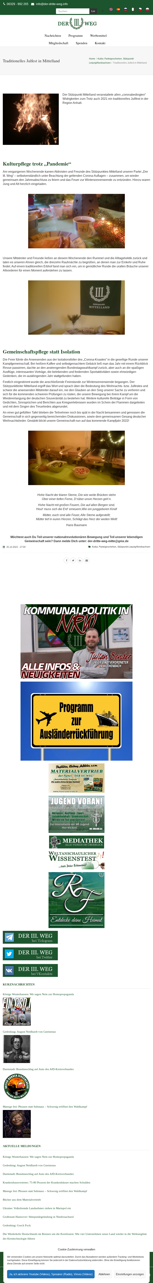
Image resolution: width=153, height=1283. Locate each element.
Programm (75, 35)
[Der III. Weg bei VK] (76, 970)
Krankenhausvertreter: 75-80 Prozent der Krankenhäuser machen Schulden (46, 1182)
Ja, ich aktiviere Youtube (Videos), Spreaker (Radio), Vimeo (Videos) (51, 1274)
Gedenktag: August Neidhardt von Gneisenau (29, 1165)
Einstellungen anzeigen (130, 1274)
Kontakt (99, 43)
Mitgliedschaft (58, 43)
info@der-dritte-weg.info (52, 4)
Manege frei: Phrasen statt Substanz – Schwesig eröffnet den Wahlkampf (45, 1191)
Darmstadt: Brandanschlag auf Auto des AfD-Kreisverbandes (38, 1173)
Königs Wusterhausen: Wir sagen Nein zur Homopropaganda (38, 1156)
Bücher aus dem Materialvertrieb (22, 1199)
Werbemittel (98, 35)
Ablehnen (104, 1274)
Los (93, 11)
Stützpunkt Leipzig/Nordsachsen (133, 546)
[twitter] (73, 560)
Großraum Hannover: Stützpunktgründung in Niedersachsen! (38, 1216)
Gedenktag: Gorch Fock (17, 1225)
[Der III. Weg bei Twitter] (76, 953)
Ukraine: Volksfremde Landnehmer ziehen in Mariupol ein (37, 1208)
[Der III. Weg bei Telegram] (76, 937)
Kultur (95, 546)
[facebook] (66, 560)
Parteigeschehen (107, 546)
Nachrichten (52, 35)
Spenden (81, 43)
